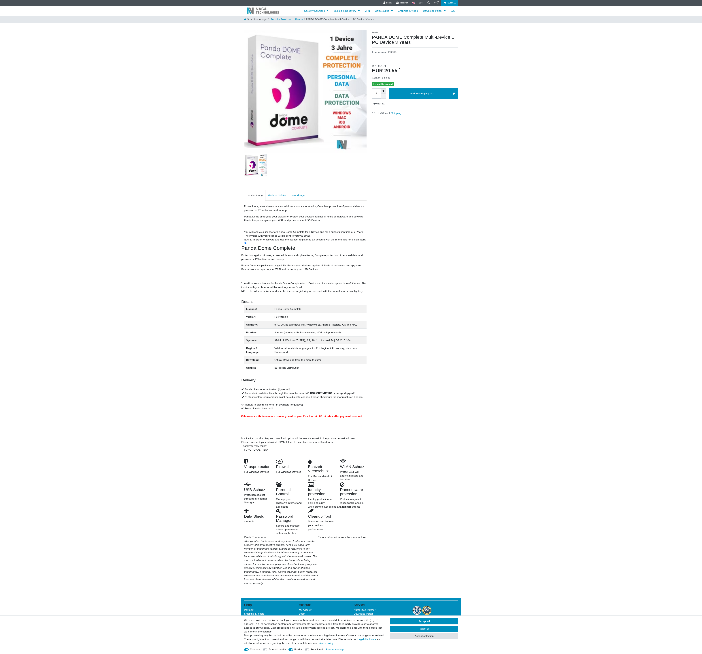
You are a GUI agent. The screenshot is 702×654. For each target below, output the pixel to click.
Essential (255, 649)
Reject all (424, 628)
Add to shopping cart (422, 93)
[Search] (428, 3)
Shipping (395, 113)
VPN (367, 10)
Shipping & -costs (254, 613)
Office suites (382, 10)
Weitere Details (277, 195)
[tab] (254, 195)
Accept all (424, 621)
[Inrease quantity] (383, 90)
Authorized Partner (364, 609)
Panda (299, 19)
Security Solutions (315, 10)
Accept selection (424, 635)
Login (302, 613)
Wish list (380, 103)
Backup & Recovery (345, 10)
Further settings (335, 649)
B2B (453, 10)
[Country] (413, 3)
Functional (317, 649)
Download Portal (433, 10)
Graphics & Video (408, 10)
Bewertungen (298, 195)
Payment (249, 609)
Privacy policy (325, 643)
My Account (305, 609)
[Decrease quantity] (383, 96)
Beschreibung (255, 195)
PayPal (298, 649)
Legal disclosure (366, 639)
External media (277, 649)
